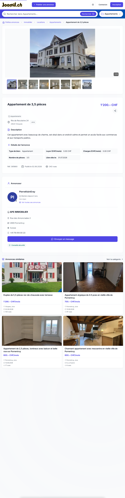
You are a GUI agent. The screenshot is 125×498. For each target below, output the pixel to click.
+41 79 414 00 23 (17, 233)
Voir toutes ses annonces (31, 202)
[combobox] (43, 14)
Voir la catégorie (114, 259)
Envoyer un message (64, 239)
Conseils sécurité (18, 245)
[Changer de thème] (93, 4)
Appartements (16, 116)
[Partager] (115, 110)
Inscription (116, 5)
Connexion (103, 5)
